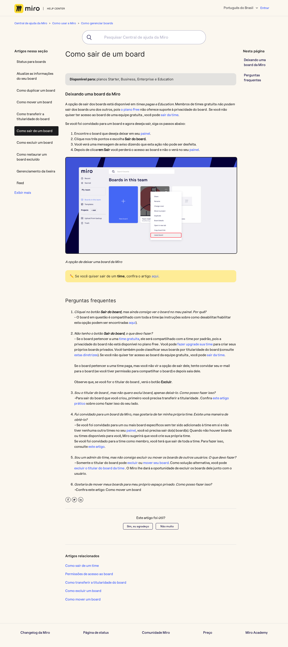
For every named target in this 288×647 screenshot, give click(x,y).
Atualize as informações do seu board (35, 76)
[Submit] (87, 37)
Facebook (68, 500)
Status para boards (31, 62)
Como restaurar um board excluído (32, 157)
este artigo (96, 446)
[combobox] (144, 37)
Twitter (74, 500)
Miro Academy (256, 632)
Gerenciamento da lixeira (36, 171)
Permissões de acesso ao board (89, 574)
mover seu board (156, 463)
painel (145, 133)
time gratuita (129, 339)
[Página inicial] (39, 8)
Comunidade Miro (156, 632)
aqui (155, 276)
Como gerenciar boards (97, 23)
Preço (207, 632)
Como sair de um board (34, 131)
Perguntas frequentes (252, 77)
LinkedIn (80, 500)
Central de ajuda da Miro (30, 23)
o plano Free (130, 109)
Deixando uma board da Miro (255, 62)
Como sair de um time (82, 565)
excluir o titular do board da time (99, 468)
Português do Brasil (239, 8)
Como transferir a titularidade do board (33, 116)
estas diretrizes (86, 355)
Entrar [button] (264, 8)
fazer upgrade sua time (195, 344)
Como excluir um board (35, 142)
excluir (132, 463)
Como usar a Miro (64, 23)
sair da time (169, 115)
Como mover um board (34, 102)
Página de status (96, 632)
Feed (20, 183)
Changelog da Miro (35, 632)
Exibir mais (22, 192)
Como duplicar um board (36, 90)
